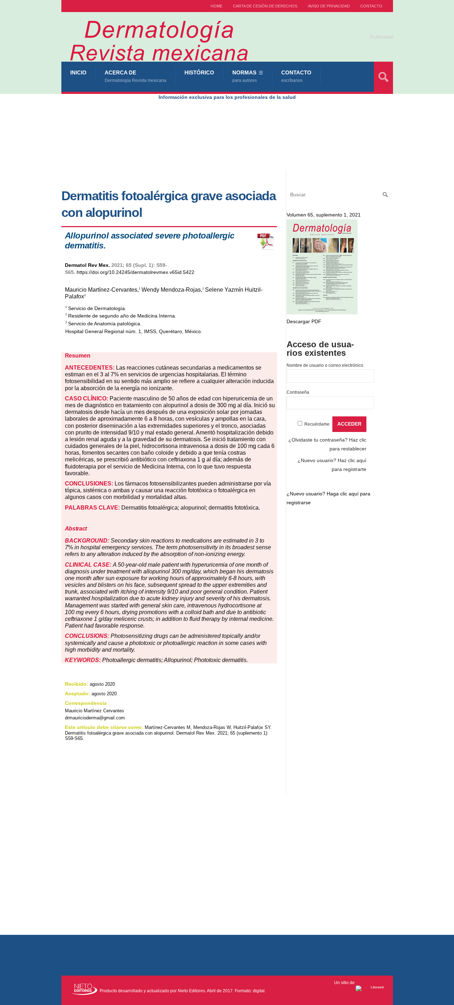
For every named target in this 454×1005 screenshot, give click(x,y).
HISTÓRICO (199, 72)
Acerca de (135, 76)
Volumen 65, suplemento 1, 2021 (324, 215)
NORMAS (244, 76)
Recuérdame (317, 424)
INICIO (78, 72)
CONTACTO (371, 6)
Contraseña (298, 392)
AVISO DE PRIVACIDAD (329, 6)
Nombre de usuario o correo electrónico (325, 365)
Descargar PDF (304, 321)
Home (216, 6)
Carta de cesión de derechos (265, 6)
